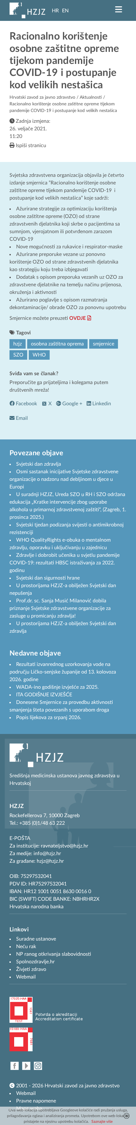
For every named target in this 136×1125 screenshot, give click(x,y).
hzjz (17, 343)
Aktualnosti (91, 97)
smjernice (103, 343)
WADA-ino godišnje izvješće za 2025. (57, 687)
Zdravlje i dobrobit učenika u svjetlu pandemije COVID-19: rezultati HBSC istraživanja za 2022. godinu (64, 563)
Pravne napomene (36, 1100)
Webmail (26, 1093)
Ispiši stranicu (30, 145)
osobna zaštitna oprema (57, 343)
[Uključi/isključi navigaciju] (119, 9)
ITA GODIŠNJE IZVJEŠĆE (44, 694)
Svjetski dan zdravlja (38, 464)
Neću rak (26, 946)
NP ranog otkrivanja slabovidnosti (53, 954)
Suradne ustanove (36, 939)
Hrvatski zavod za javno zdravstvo (42, 97)
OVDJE (77, 318)
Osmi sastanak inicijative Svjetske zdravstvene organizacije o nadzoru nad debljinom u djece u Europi (63, 479)
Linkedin (101, 403)
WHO (39, 354)
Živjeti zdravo (31, 969)
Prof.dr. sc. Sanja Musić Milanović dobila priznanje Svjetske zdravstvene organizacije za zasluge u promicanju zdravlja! (60, 608)
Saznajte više (102, 1121)
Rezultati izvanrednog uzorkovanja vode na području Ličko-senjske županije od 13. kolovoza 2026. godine (62, 672)
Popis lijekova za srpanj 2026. (48, 717)
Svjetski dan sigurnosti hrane (48, 578)
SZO (18, 354)
